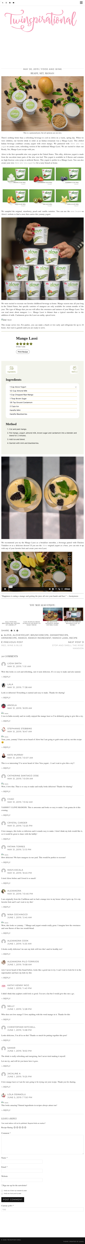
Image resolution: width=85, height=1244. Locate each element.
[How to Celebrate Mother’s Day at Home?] (73, 614)
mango (22, 638)
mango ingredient (39, 638)
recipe (73, 638)
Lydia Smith (14, 663)
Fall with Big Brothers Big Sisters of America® (11, 623)
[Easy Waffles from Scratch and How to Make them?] (32, 614)
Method (75, 372)
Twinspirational (14, 1240)
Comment (6, 1133)
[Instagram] (6, 3)
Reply (6, 677)
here (30, 312)
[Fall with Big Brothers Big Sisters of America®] (12, 614)
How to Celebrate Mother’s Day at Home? (73, 623)
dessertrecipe (59, 635)
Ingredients (11, 372)
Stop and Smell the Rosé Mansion (68, 645)
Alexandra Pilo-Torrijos (23, 961)
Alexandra (14, 891)
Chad (10, 799)
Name (4, 1157)
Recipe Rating (7, 1127)
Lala (10, 684)
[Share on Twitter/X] (14, 630)
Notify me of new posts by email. (12, 1193)
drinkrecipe (9, 638)
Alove (44, 545)
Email (4, 1167)
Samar (11, 1048)
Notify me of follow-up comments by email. (15, 1190)
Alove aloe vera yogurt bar (25, 162)
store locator (76, 211)
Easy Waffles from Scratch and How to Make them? (32, 623)
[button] (82, 2)
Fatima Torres (16, 846)
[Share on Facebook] (11, 630)
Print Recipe (23, 352)
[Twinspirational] (42, 19)
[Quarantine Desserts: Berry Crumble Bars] (53, 614)
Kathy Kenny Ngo (18, 985)
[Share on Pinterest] (17, 630)
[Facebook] (10, 3)
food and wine (51, 69)
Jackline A (14, 1073)
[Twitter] (2, 3)
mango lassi (60, 638)
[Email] (13, 3)
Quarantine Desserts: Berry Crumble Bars (52, 623)
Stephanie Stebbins (19, 728)
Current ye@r (7, 1205)
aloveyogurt (21, 635)
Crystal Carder (17, 823)
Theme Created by (73, 1241)
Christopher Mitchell (21, 1027)
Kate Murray (15, 755)
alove (8, 635)
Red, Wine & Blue (12, 644)
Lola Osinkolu (16, 1094)
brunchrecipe (40, 635)
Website (4, 1176)
